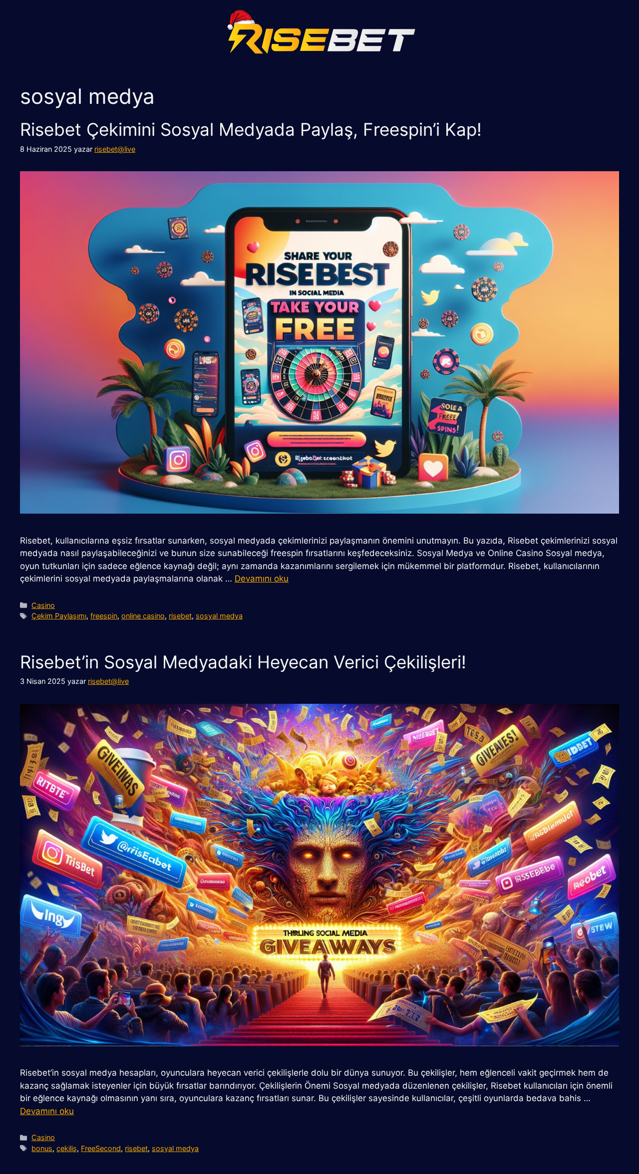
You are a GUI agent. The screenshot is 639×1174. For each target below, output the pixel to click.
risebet (180, 615)
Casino (43, 605)
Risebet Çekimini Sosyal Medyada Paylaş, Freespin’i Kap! (251, 129)
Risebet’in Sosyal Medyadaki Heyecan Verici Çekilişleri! (243, 661)
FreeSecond (101, 1148)
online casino (143, 615)
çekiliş (66, 1148)
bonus (41, 1148)
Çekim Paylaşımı (58, 615)
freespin (103, 615)
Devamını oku (262, 579)
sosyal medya (219, 615)
